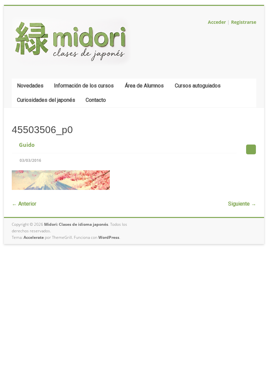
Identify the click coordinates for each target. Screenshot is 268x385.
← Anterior (24, 204)
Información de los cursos (84, 86)
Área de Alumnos (144, 86)
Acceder (217, 22)
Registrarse (243, 22)
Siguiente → (242, 204)
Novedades (30, 86)
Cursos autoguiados (198, 86)
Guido (27, 144)
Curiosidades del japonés (46, 100)
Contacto (96, 100)
